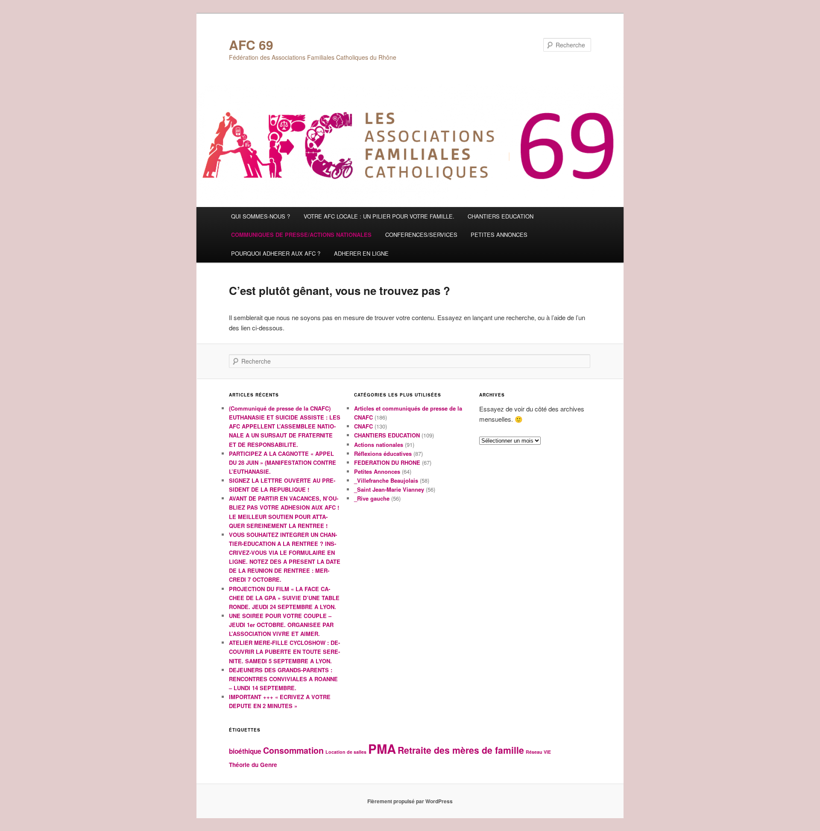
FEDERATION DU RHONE (387, 462)
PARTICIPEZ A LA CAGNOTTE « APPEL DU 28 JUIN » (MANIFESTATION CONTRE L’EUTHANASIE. (282, 462)
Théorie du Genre (253, 765)
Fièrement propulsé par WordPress (410, 801)
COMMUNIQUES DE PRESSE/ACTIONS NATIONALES (301, 234)
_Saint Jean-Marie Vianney (389, 489)
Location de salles (345, 752)
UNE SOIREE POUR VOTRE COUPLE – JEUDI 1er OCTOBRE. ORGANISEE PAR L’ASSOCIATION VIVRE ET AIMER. (281, 625)
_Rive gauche (372, 498)
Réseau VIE (538, 752)
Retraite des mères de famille (461, 750)
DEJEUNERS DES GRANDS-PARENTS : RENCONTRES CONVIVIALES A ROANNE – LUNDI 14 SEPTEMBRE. (283, 679)
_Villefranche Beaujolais (386, 480)
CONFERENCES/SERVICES (421, 234)
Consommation (293, 750)
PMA (382, 749)
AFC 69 (251, 44)
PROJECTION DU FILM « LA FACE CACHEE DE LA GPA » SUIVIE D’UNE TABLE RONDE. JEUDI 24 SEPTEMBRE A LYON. (284, 598)
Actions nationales (378, 444)
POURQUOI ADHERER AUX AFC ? (275, 253)
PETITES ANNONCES (499, 234)
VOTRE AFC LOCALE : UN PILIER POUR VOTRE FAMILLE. (379, 216)
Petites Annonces (377, 471)
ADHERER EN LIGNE (361, 253)
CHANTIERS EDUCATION (500, 216)
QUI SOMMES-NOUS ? (260, 216)
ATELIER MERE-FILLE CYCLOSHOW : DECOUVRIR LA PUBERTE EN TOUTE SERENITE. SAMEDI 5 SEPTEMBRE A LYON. (284, 652)
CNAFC (363, 426)
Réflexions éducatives (383, 453)
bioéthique (245, 751)
